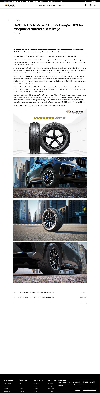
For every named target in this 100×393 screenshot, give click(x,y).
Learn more (60, 385)
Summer (36, 388)
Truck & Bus (35, 1)
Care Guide (51, 388)
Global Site (93, 1)
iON (20, 383)
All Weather (36, 383)
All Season (36, 386)
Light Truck (28, 1)
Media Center (59, 1)
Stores (40, 5)
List (83, 303)
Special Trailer (43, 1)
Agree (77, 389)
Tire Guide (50, 391)
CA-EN (86, 1)
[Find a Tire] (95, 5)
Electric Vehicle (7, 1)
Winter (35, 391)
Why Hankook (61, 5)
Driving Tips (51, 386)
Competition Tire (51, 1)
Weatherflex (22, 391)
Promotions (45, 5)
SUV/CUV (22, 1)
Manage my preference (89, 389)
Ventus (20, 386)
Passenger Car (15, 1)
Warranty (50, 383)
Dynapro (21, 388)
